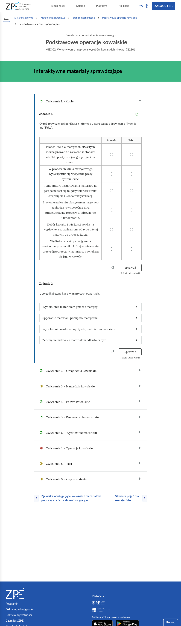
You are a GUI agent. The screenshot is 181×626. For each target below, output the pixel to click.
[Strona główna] (26, 593)
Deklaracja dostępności (20, 609)
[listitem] (90, 307)
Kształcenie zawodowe (53, 18)
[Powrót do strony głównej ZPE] (18, 6)
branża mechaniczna (84, 18)
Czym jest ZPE (15, 620)
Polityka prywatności (19, 615)
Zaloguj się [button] (163, 6)
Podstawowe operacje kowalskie (119, 18)
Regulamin (12, 603)
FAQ (141, 6)
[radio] (111, 140)
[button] (146, 6)
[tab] (90, 101)
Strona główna (25, 18)
